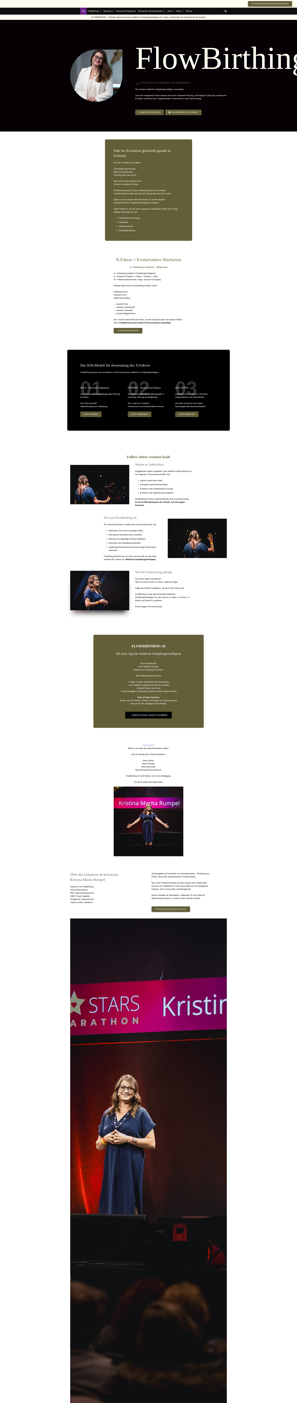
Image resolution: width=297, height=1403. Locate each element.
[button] (225, 11)
